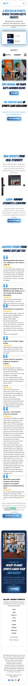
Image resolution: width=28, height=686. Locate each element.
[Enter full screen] (24, 43)
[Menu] (24, 3)
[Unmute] (6, 43)
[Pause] (4, 43)
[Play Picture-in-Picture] (22, 43)
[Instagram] (15, 680)
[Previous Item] (4, 185)
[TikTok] (18, 680)
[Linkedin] (12, 680)
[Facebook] (9, 680)
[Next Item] (24, 185)
